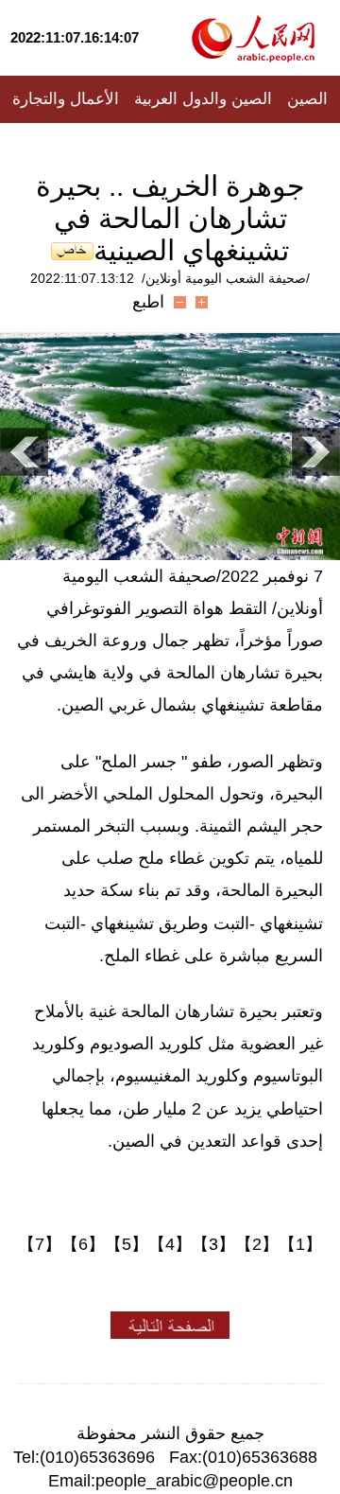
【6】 (83, 1244)
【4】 (170, 1244)
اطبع (148, 301)
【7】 (39, 1244)
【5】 (126, 1244)
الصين (307, 99)
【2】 (257, 1244)
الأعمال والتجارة (65, 99)
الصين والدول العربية (203, 99)
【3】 (213, 1244)
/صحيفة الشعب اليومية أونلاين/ (226, 278)
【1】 (300, 1244)
